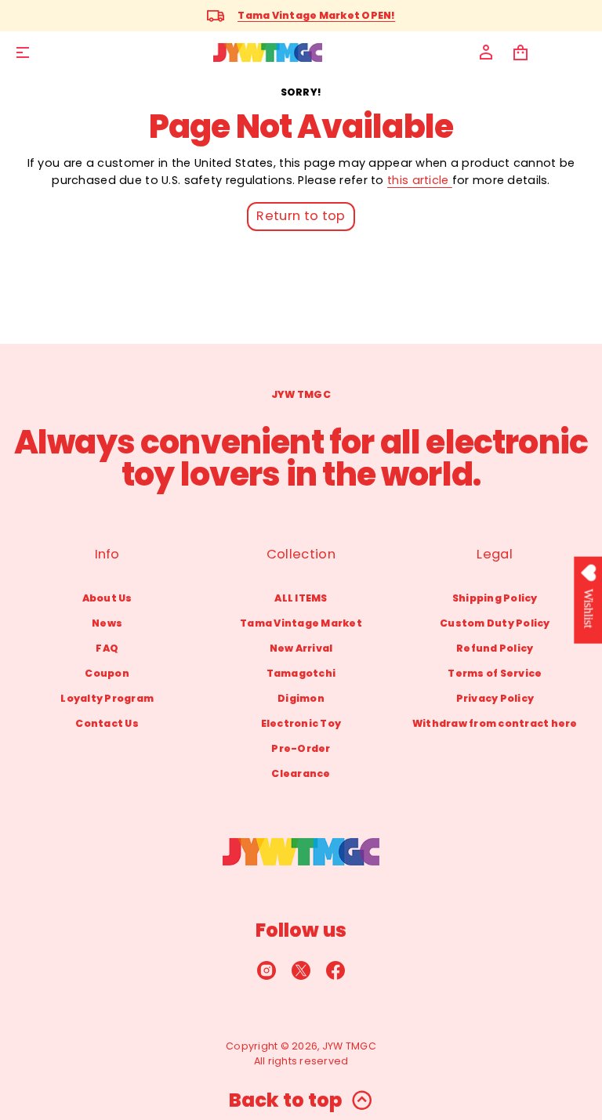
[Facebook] (335, 970)
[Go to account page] (486, 52)
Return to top (300, 216)
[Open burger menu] (22, 52)
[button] (520, 52)
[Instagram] (266, 970)
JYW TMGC (349, 1046)
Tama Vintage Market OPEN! (316, 15)
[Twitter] (301, 970)
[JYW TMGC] (267, 52)
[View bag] (520, 52)
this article (419, 180)
